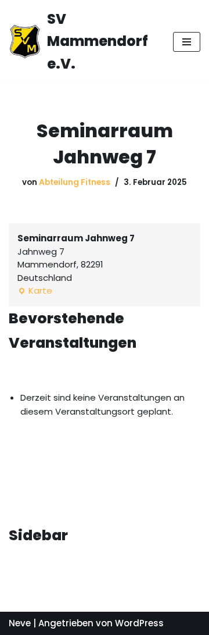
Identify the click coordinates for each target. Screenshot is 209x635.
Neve (20, 623)
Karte (34, 291)
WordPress (139, 623)
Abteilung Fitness (74, 182)
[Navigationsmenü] (186, 42)
